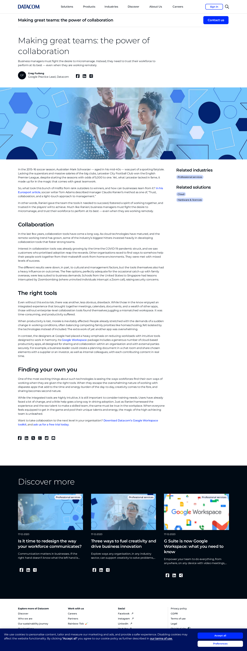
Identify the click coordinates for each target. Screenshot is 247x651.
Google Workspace (74, 340)
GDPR (174, 613)
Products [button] (89, 6)
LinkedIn (123, 623)
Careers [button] (178, 6)
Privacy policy (179, 608)
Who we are (25, 618)
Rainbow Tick (76, 623)
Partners (73, 618)
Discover (133, 6)
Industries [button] (111, 6)
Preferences (220, 643)
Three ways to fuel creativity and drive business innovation (123, 544)
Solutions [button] (67, 6)
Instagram (124, 618)
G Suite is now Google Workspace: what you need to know (193, 546)
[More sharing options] (91, 76)
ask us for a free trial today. (51, 424)
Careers (72, 613)
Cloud (181, 194)
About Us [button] (155, 6)
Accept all (220, 635)
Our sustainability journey (33, 623)
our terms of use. (161, 638)
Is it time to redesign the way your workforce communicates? (49, 544)
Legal (174, 623)
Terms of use (178, 618)
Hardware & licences (190, 199)
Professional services (190, 177)
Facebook (124, 613)
